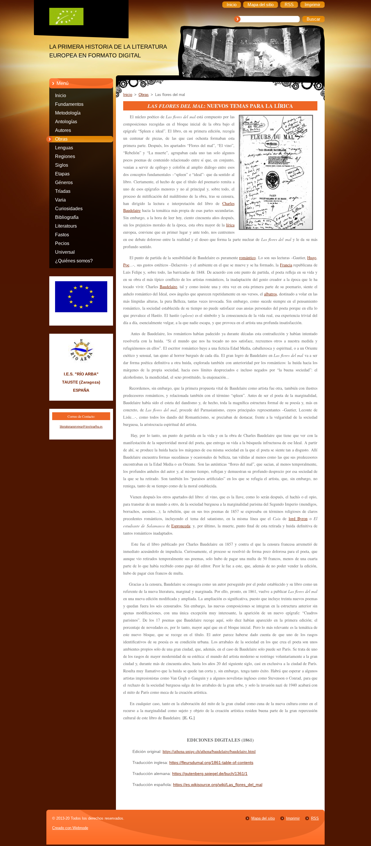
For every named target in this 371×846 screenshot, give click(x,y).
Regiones (65, 156)
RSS (315, 818)
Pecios (62, 243)
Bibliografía (67, 217)
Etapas (62, 173)
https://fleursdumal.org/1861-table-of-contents (211, 762)
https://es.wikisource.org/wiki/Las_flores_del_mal (217, 784)
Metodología (68, 112)
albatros (270, 294)
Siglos (61, 165)
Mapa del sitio (263, 818)
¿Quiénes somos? (74, 260)
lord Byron (298, 518)
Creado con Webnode (70, 828)
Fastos (62, 234)
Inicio (60, 95)
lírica (230, 225)
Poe (126, 265)
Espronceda (180, 526)
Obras (61, 139)
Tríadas (62, 191)
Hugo (311, 257)
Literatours (66, 226)
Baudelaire (168, 286)
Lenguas (64, 147)
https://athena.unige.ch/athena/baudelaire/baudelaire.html (209, 751)
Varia (60, 199)
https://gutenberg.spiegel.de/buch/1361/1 (210, 773)
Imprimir (293, 818)
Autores (63, 130)
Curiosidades (69, 208)
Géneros (64, 182)
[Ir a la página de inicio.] (85, 18)
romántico (247, 257)
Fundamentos (69, 104)
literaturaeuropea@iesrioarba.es (81, 426)
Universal (65, 252)
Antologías (66, 121)
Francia (286, 265)
